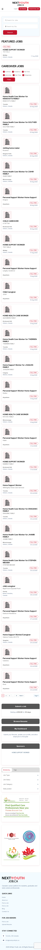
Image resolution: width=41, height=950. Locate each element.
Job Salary (6, 779)
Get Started (23, 9)
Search (10, 32)
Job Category (7, 784)
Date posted (7, 789)
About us (5, 900)
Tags (15, 770)
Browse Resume (20, 721)
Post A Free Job (34, 9)
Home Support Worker (12, 485)
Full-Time (27, 71)
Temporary (28, 75)
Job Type (6, 775)
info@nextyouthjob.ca (12, 940)
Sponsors (21, 746)
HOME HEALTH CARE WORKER (15, 316)
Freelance (17, 71)
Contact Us (5, 911)
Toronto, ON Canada (12, 936)
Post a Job (5, 903)
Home (4, 897)
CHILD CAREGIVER (11, 221)
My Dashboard (21, 729)
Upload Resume (7, 924)
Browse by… (7, 770)
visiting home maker (11, 148)
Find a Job (5, 906)
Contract (8, 71)
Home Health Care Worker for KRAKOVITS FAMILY (15, 97)
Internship (8, 75)
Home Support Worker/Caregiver (17, 635)
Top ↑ (36, 695)
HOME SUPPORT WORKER (14, 50)
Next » (21, 695)
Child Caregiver (9, 292)
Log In (16, 9)
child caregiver (9, 586)
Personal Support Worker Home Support (20, 197)
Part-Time (18, 75)
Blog (3, 908)
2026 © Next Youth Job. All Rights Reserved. (20, 947)
